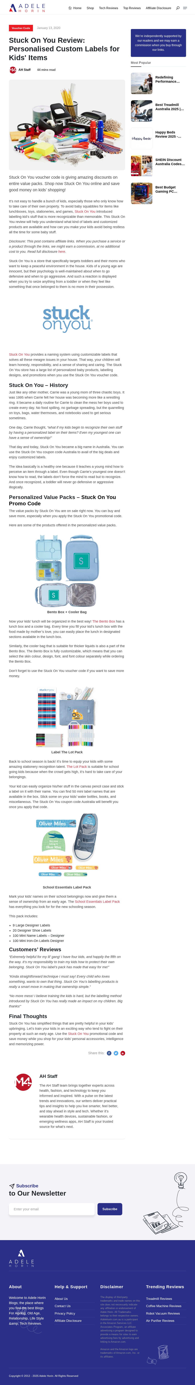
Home (77, 8)
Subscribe (109, 1209)
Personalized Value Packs (42, 497)
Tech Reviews (108, 8)
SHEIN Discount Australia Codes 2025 (168, 164)
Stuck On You (85, 211)
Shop (90, 8)
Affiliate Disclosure (158, 8)
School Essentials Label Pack (97, 902)
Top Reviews (132, 8)
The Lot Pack (77, 767)
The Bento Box (103, 621)
